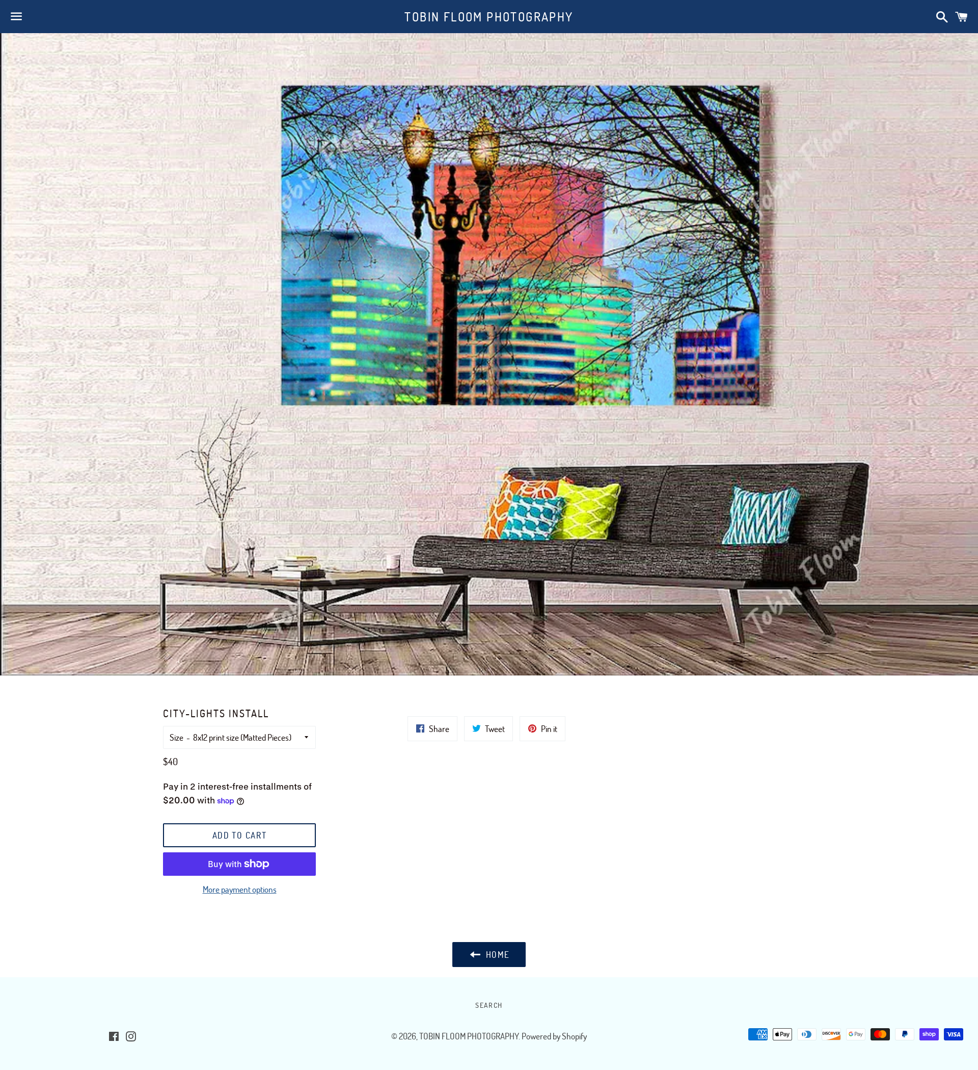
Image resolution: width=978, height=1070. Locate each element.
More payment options (240, 889)
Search (488, 1005)
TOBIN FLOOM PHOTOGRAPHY (488, 16)
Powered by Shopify (554, 1036)
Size (176, 737)
